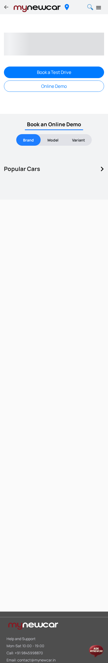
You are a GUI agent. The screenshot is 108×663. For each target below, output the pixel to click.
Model (52, 140)
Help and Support (21, 638)
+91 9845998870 (29, 652)
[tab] (28, 140)
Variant (78, 140)
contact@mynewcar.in (36, 659)
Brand (28, 140)
